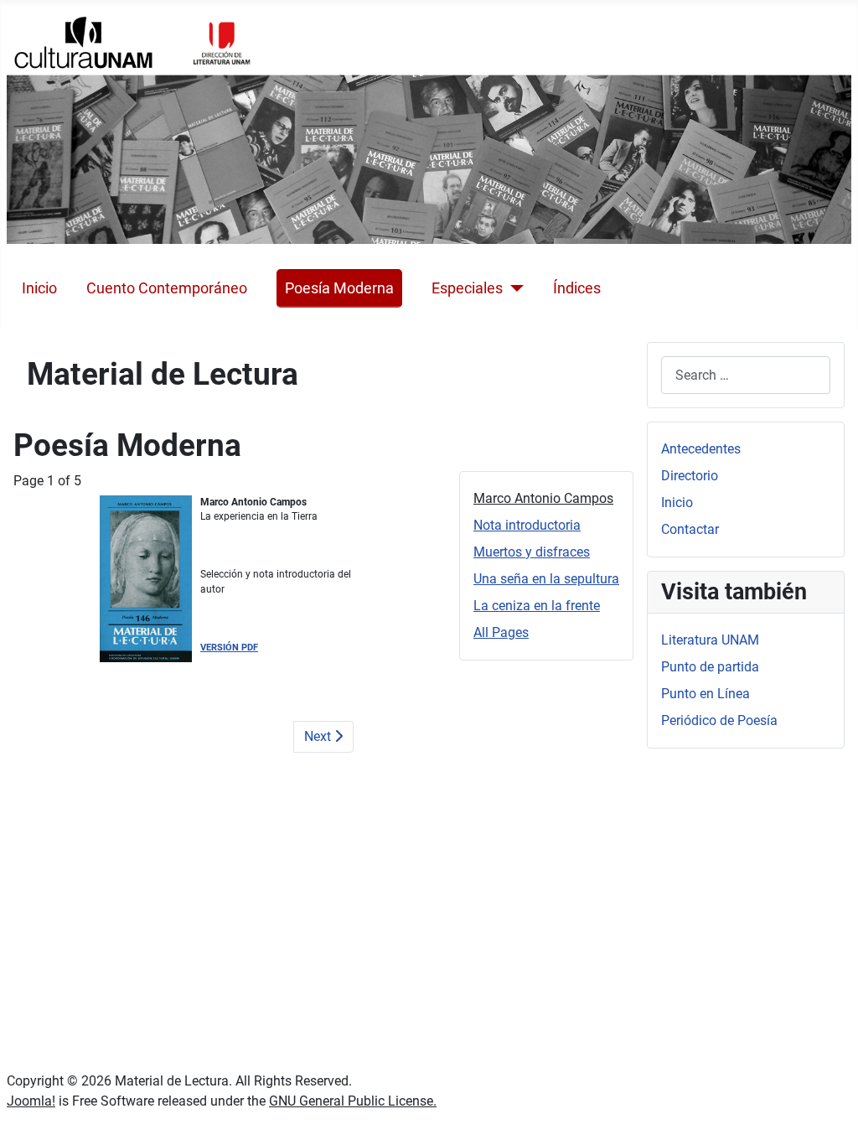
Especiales (467, 288)
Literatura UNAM (710, 640)
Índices (577, 288)
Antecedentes (701, 449)
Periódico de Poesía (719, 720)
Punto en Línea (705, 694)
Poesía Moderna (339, 288)
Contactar (690, 529)
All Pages (501, 632)
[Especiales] (513, 288)
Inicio (39, 288)
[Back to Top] (829, 1114)
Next (319, 736)
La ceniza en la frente (536, 606)
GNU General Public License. (353, 1101)
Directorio (689, 476)
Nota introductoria (527, 525)
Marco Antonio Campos (543, 498)
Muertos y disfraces (531, 552)
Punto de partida (710, 667)
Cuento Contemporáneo (166, 288)
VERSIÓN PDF (229, 647)
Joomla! (31, 1101)
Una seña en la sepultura (546, 579)
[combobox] (745, 375)
